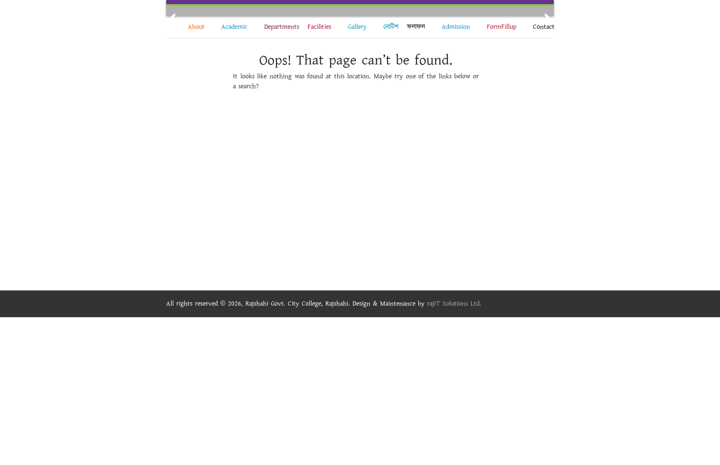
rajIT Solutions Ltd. (454, 303)
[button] (173, 17)
